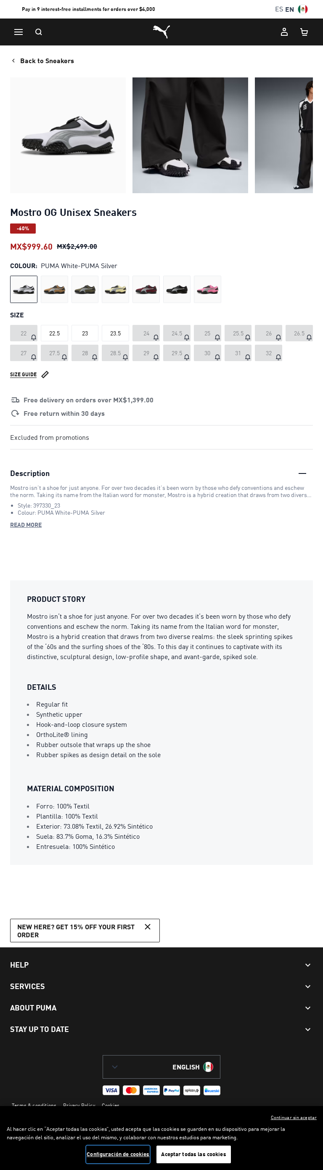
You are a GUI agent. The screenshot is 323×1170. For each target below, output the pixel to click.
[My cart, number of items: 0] (304, 32)
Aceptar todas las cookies (193, 1154)
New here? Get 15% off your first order (76, 931)
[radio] (23, 289)
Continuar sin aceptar (294, 1117)
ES (279, 9)
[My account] (284, 32)
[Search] (38, 32)
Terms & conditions (34, 1105)
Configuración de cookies (118, 1154)
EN (289, 9)
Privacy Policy (79, 1105)
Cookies (110, 1105)
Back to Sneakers (47, 60)
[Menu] (18, 32)
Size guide (23, 374)
